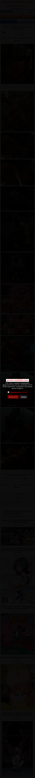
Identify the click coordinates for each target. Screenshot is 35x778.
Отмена (23, 397)
